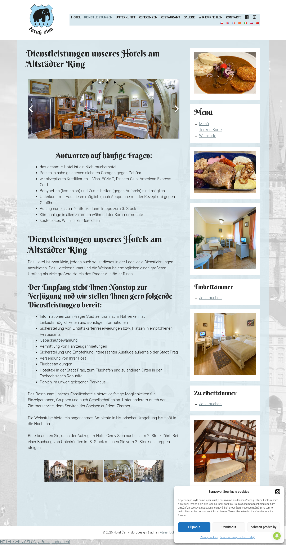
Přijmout (194, 527)
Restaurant (170, 17)
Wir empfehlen (210, 17)
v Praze (44, 541)
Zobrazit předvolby (263, 527)
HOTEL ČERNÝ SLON (18, 541)
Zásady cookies (209, 537)
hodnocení (61, 541)
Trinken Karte (210, 129)
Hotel (76, 17)
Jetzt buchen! (210, 297)
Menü (204, 123)
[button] (278, 492)
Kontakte (233, 17)
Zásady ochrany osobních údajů (237, 537)
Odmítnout (229, 527)
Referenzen (148, 17)
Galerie (190, 17)
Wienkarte (207, 135)
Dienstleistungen (98, 17)
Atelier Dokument (171, 532)
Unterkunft (125, 17)
